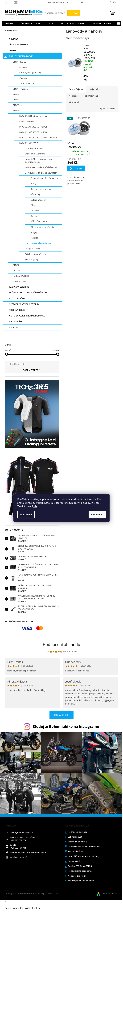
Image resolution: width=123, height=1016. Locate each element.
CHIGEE (12, 50)
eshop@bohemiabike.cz (21, 832)
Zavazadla (24, 78)
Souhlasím (97, 514)
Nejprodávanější (92, 96)
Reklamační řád (75, 851)
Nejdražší (73, 96)
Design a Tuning (32, 248)
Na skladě (17, 364)
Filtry (33, 205)
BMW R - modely (20, 89)
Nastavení (26, 514)
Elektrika (35, 210)
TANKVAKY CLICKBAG (19, 287)
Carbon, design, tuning (30, 72)
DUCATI (16, 270)
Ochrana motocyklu (34, 148)
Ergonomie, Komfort (35, 153)
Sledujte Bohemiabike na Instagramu (66, 727)
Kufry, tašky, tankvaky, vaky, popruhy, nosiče (39, 161)
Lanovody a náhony (41, 243)
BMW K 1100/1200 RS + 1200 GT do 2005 (38, 137)
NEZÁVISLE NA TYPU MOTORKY (24, 304)
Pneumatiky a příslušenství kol (45, 178)
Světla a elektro (27, 83)
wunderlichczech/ (18, 857)
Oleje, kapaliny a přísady (42, 227)
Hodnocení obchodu (58, 2)
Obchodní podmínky (77, 841)
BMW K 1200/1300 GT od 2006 (33, 132)
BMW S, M (17, 105)
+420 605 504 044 (18, 848)
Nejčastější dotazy (77, 876)
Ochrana (23, 67)
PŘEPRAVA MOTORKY (19, 44)
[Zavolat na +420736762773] (9, 2)
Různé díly (35, 194)
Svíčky (34, 216)
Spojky (34, 232)
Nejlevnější (95, 89)
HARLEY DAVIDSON (21, 276)
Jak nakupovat (75, 837)
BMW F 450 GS (19, 62)
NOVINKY (13, 39)
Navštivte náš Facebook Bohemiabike (28, 852)
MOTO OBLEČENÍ (17, 298)
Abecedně (74, 102)
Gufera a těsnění (38, 200)
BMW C (16, 265)
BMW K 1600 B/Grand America (33, 116)
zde (35, 506)
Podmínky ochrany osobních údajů (84, 846)
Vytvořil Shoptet (110, 893)
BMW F (16, 94)
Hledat (74, 13)
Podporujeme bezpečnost (80, 871)
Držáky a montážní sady (36, 254)
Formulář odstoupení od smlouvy (84, 856)
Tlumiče (34, 237)
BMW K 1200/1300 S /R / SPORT (34, 126)
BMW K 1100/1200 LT (29, 143)
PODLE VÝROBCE (17, 310)
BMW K (16, 110)
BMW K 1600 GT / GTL (29, 121)
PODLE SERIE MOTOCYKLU (22, 56)
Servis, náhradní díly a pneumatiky (41, 173)
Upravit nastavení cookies (72, 893)
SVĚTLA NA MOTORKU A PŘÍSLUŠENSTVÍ (28, 292)
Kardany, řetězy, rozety (42, 189)
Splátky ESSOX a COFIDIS (80, 866)
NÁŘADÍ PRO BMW (39, 221)
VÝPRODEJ (14, 327)
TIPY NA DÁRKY (16, 321)
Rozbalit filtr (30, 370)
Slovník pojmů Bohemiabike (81, 880)
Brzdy (33, 183)
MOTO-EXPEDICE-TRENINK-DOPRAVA (27, 315)
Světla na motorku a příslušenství (41, 167)
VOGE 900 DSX (19, 281)
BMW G (16, 99)
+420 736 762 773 (18, 840)
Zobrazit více (61, 714)
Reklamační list (75, 861)
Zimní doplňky (31, 259)
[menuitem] (9, 23)
